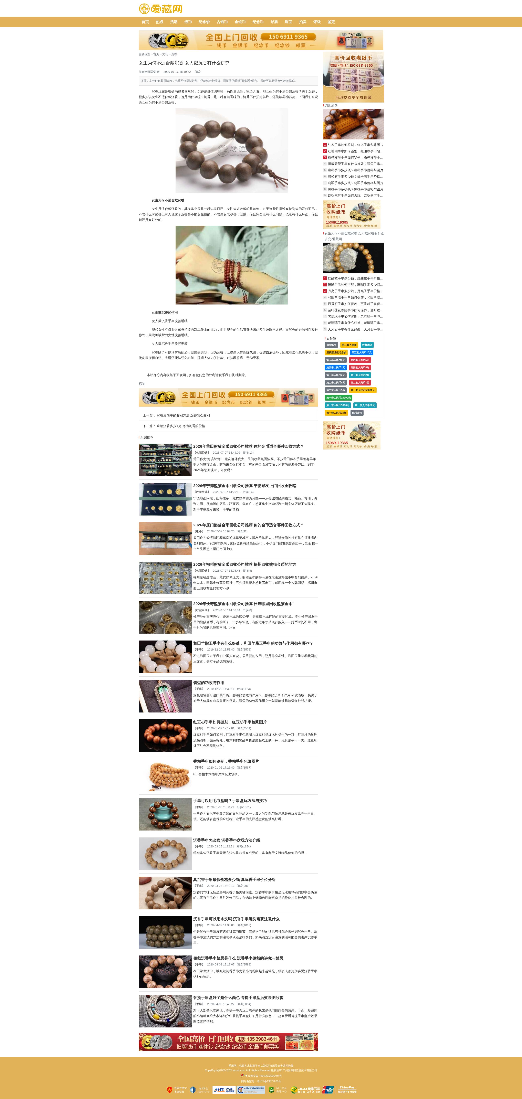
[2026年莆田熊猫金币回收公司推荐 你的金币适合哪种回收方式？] (165, 475)
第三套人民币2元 (335, 375)
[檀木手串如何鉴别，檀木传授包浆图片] (353, 138)
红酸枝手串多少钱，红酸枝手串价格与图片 (359, 278)
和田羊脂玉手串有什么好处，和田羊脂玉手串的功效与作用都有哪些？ (253, 643)
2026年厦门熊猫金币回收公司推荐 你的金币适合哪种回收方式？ (248, 525)
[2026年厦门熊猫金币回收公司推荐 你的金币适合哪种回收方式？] (165, 554)
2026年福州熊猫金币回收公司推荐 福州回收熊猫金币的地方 (244, 564)
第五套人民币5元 (335, 360)
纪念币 (258, 22)
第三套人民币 (349, 345)
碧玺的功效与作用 (208, 682)
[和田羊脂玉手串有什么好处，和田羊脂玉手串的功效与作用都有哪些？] (165, 672)
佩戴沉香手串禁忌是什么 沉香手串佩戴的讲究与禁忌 (238, 958)
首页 (145, 22)
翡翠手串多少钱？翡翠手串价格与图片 (355, 183)
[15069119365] (351, 227)
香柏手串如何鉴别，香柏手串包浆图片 (226, 761)
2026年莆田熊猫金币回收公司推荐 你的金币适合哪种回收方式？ (248, 446)
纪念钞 (204, 22)
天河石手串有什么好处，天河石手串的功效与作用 (364, 329)
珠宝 (288, 22)
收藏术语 (367, 345)
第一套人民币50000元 (363, 390)
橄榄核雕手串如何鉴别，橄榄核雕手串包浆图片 (362, 157)
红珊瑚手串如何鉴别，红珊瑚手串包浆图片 (359, 151)
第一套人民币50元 (365, 405)
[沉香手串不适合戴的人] (353, 272)
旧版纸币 (331, 345)
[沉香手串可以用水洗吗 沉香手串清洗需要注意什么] (165, 947)
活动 (174, 22)
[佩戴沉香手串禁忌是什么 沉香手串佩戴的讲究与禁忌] (165, 987)
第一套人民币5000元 (337, 405)
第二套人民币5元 (335, 382)
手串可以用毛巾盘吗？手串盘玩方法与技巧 (230, 801)
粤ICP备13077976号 (269, 1081)
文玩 (165, 54)
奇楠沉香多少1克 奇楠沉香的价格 (181, 426)
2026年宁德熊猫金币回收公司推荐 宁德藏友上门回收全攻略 (244, 486)
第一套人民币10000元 (338, 397)
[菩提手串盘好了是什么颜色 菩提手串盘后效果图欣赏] (165, 1026)
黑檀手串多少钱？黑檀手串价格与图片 (355, 189)
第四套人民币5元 (360, 360)
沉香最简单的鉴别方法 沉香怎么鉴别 (183, 415)
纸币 (188, 22)
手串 (199, 649)
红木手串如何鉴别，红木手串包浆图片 (355, 145)
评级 (317, 22)
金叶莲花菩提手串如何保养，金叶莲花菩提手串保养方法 (368, 310)
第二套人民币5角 (335, 390)
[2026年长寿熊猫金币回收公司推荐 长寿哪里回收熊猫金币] (165, 632)
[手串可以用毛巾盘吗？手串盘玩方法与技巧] (165, 829)
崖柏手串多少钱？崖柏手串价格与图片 (355, 170)
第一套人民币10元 (336, 412)
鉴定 (331, 22)
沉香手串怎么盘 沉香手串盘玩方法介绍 (226, 840)
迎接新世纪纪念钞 (336, 352)
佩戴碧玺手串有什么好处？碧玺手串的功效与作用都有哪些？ (372, 164)
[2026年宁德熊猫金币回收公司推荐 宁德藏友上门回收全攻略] (165, 514)
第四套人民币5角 (360, 367)
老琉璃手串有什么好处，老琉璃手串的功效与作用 (364, 323)
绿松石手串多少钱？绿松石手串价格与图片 (359, 176)
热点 (159, 22)
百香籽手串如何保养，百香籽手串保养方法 (359, 304)
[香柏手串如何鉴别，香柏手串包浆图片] (165, 790)
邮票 (274, 22)
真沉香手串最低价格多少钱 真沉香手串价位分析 (234, 879)
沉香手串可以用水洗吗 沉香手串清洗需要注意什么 (236, 919)
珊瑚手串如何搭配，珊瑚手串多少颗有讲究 (359, 284)
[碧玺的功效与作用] (165, 711)
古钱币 (222, 22)
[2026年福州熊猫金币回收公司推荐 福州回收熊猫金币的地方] (165, 593)
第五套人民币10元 (362, 352)
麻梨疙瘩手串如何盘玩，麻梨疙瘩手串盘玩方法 (362, 195)
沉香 (174, 54)
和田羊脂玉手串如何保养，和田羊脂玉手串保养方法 (365, 297)
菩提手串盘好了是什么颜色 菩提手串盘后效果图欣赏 (238, 997)
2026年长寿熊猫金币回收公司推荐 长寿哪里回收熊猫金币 (242, 604)
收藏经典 (202, 452)
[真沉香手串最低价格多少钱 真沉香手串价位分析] (165, 908)
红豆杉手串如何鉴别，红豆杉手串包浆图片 (230, 722)
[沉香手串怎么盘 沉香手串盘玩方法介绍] (165, 869)
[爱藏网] (160, 9)
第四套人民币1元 (335, 367)
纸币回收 (357, 412)
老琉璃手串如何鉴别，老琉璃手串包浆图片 (359, 316)
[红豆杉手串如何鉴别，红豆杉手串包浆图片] (165, 750)
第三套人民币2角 (360, 375)
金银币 (240, 22)
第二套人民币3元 (360, 382)
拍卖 (302, 22)
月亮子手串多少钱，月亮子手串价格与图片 (359, 291)
